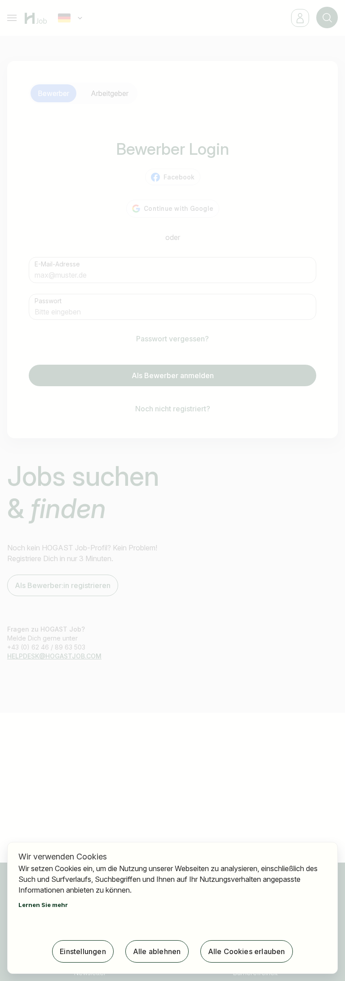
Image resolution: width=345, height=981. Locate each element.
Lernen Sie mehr (43, 904)
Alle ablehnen (157, 951)
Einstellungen (83, 951)
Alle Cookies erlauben (246, 951)
